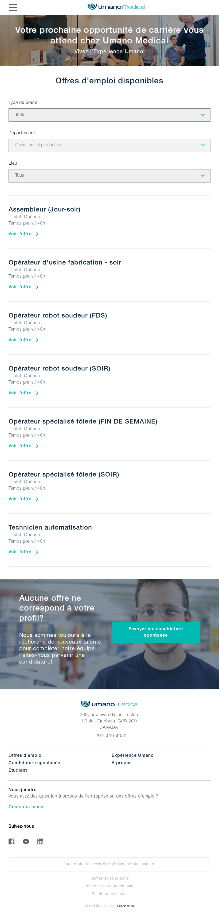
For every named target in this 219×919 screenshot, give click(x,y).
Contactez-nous (26, 807)
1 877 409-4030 (110, 736)
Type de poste (23, 103)
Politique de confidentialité (109, 886)
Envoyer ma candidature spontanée (155, 632)
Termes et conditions (109, 879)
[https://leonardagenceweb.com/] (125, 905)
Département (22, 133)
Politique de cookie (110, 894)
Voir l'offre (21, 234)
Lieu (13, 164)
